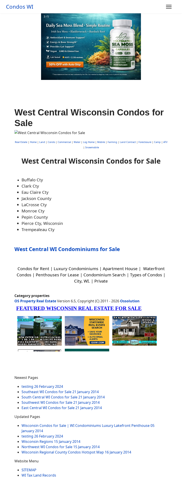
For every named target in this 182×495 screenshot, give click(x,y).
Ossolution (130, 301)
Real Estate (21, 142)
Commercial (64, 142)
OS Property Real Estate (35, 301)
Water (77, 142)
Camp (157, 142)
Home (33, 142)
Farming (112, 142)
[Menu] (169, 6)
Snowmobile (92, 147)
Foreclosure (144, 142)
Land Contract (128, 142)
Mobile (101, 142)
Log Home (89, 142)
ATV (165, 142)
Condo (51, 142)
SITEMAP (29, 469)
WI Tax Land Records (39, 475)
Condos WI (19, 6)
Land (42, 142)
